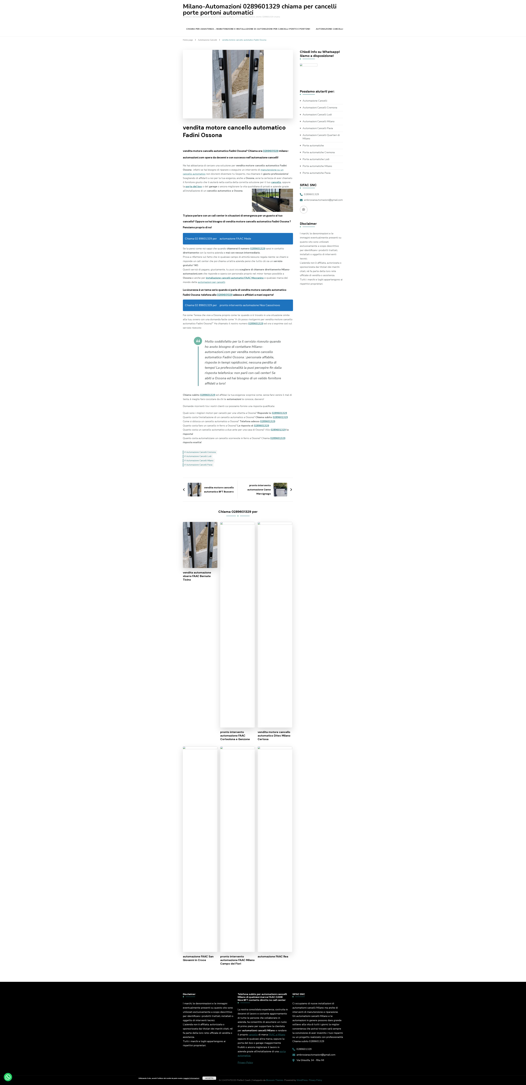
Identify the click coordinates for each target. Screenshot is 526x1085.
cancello (253, 1034)
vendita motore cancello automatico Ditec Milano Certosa (274, 735)
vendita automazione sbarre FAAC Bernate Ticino (197, 576)
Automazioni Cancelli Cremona (320, 107)
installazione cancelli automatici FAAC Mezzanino (235, 278)
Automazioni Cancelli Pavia (318, 128)
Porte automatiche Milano (317, 166)
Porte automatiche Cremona (319, 152)
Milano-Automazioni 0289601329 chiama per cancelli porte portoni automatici (260, 9)
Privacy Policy (245, 1062)
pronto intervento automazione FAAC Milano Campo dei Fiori (237, 960)
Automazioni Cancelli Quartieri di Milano (321, 136)
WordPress (302, 1080)
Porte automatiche (313, 145)
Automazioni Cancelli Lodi (317, 114)
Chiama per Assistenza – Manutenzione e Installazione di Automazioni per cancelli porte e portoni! (248, 29)
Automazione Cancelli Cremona (201, 452)
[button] (8, 1077)
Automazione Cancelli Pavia (199, 464)
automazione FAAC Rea (273, 956)
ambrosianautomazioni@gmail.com (323, 200)
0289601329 (270, 151)
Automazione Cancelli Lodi (198, 456)
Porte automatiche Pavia (316, 173)
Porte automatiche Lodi (316, 159)
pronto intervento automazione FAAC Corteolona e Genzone (235, 735)
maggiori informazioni (191, 1078)
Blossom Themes (274, 1080)
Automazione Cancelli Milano (199, 460)
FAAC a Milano (277, 1034)
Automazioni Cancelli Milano (319, 121)
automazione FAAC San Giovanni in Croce (198, 958)
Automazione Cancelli (329, 29)
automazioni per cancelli (211, 282)
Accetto (209, 1078)
